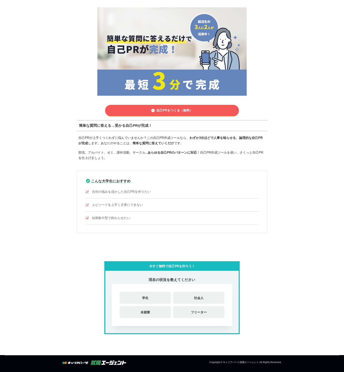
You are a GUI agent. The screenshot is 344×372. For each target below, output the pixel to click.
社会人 (199, 298)
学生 (145, 298)
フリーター (199, 312)
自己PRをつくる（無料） (174, 110)
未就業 (145, 312)
